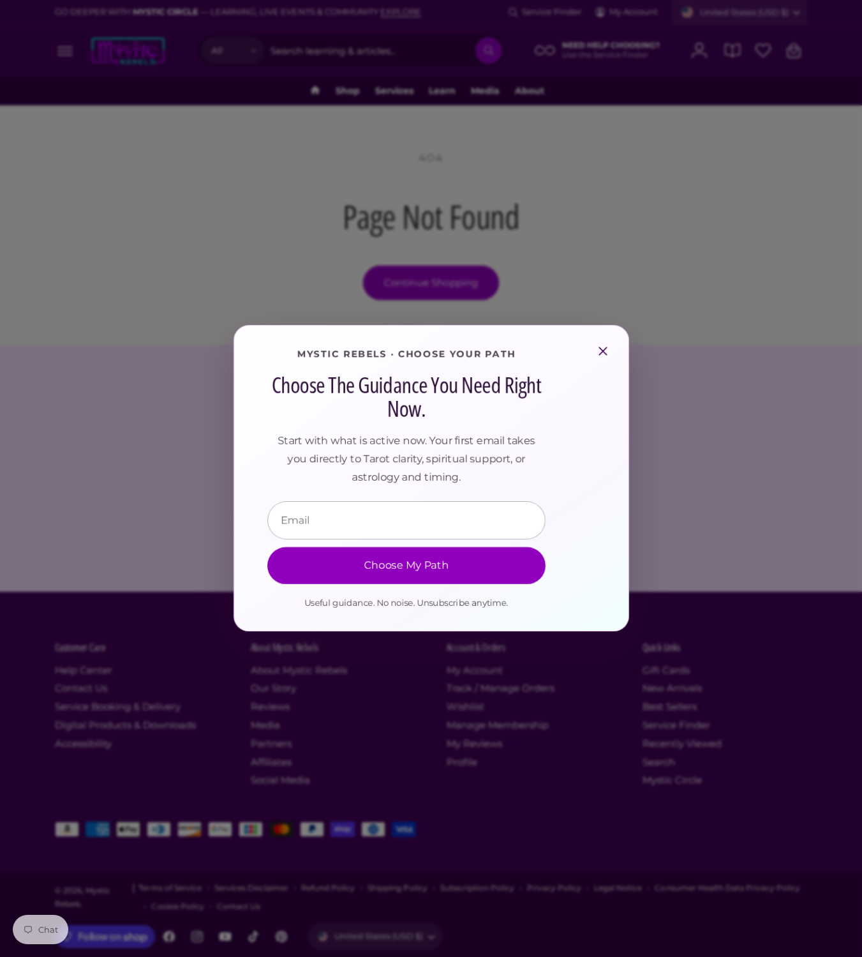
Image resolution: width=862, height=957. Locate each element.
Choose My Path (406, 566)
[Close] (603, 351)
